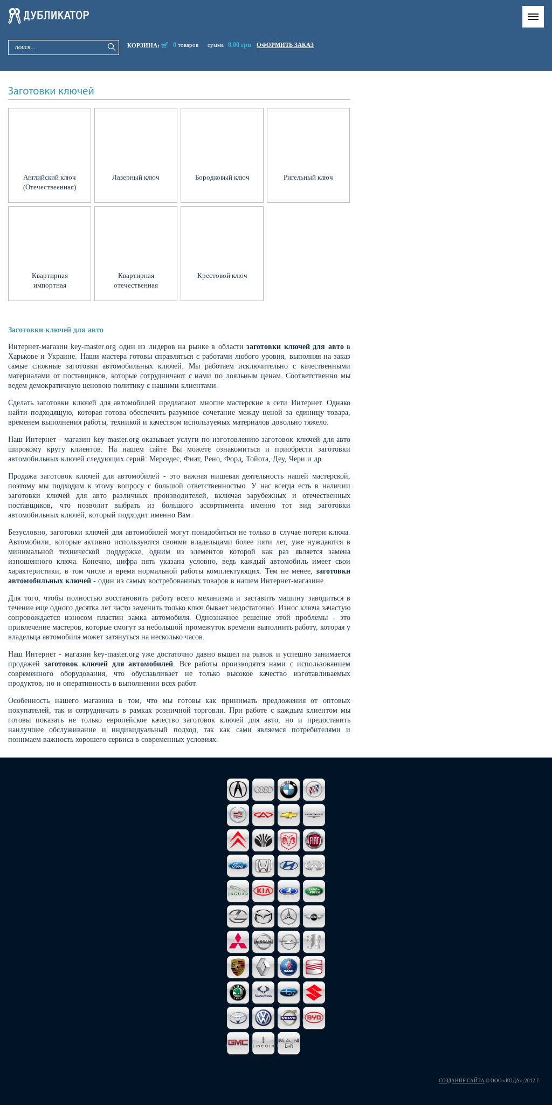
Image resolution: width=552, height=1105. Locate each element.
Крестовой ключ (222, 275)
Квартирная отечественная (136, 280)
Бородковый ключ (222, 177)
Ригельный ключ (308, 177)
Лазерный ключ (136, 177)
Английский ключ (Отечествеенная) (49, 182)
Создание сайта (462, 1080)
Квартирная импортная (50, 280)
